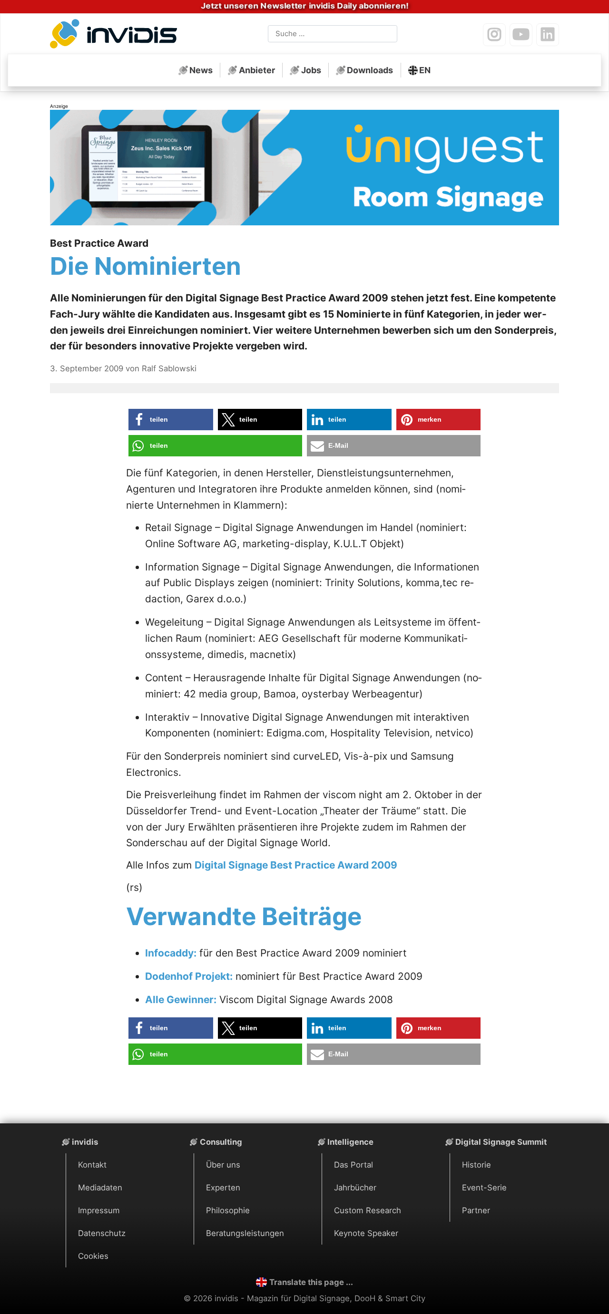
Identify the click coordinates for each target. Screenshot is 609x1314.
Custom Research (367, 1210)
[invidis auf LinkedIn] (547, 34)
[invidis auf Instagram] (494, 34)
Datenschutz (102, 1233)
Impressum (99, 1210)
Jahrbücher (355, 1187)
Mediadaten (100, 1187)
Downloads (370, 70)
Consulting (221, 1142)
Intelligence (350, 1142)
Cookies (93, 1256)
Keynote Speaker (366, 1233)
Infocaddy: (170, 953)
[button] (170, 419)
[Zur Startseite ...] (116, 36)
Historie (476, 1164)
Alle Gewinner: (180, 999)
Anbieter (257, 70)
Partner (476, 1210)
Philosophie (228, 1210)
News (201, 70)
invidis (85, 1142)
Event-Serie (484, 1187)
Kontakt (92, 1164)
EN (425, 70)
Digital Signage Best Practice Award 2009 (296, 865)
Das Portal (353, 1164)
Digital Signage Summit (501, 1142)
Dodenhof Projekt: (189, 976)
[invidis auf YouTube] (521, 34)
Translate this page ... (311, 1282)
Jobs (311, 70)
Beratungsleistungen (245, 1233)
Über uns (223, 1164)
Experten (223, 1187)
